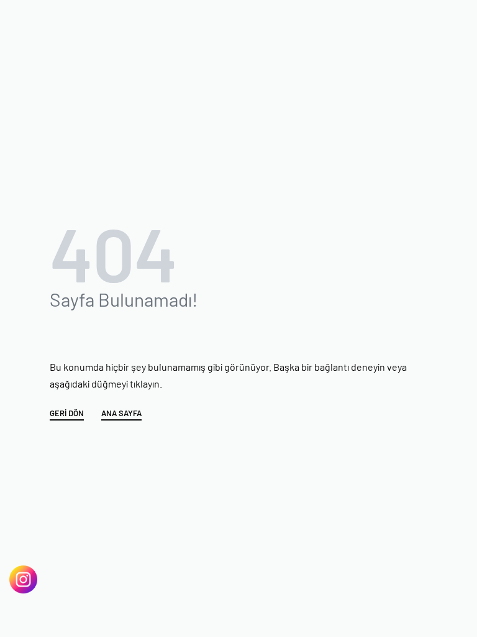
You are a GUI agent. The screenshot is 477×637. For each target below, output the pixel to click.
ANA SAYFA (121, 413)
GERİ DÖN (67, 413)
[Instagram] (23, 579)
